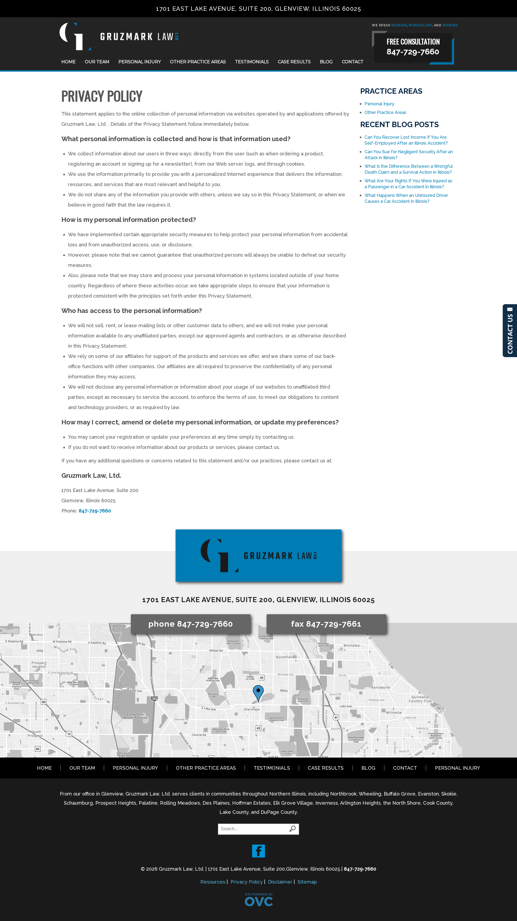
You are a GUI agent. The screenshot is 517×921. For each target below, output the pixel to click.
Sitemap (307, 882)
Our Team (97, 61)
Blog (326, 61)
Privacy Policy (246, 882)
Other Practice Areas (198, 61)
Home (68, 61)
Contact (353, 61)
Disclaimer (280, 882)
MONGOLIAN (420, 25)
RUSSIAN (399, 25)
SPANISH (450, 25)
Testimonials (252, 61)
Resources (212, 882)
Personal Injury (139, 61)
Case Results (294, 61)
